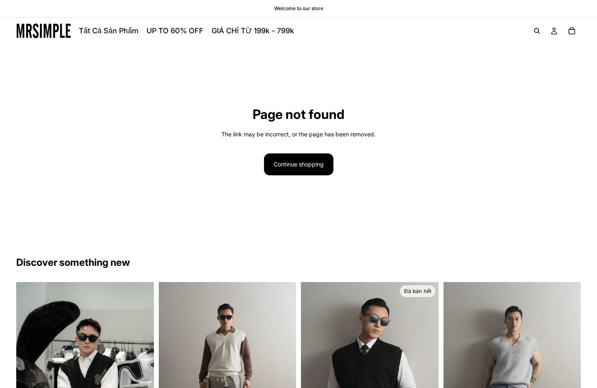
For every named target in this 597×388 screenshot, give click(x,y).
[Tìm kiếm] (537, 31)
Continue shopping (299, 164)
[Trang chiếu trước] (171, 374)
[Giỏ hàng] (572, 31)
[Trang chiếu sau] (284, 374)
